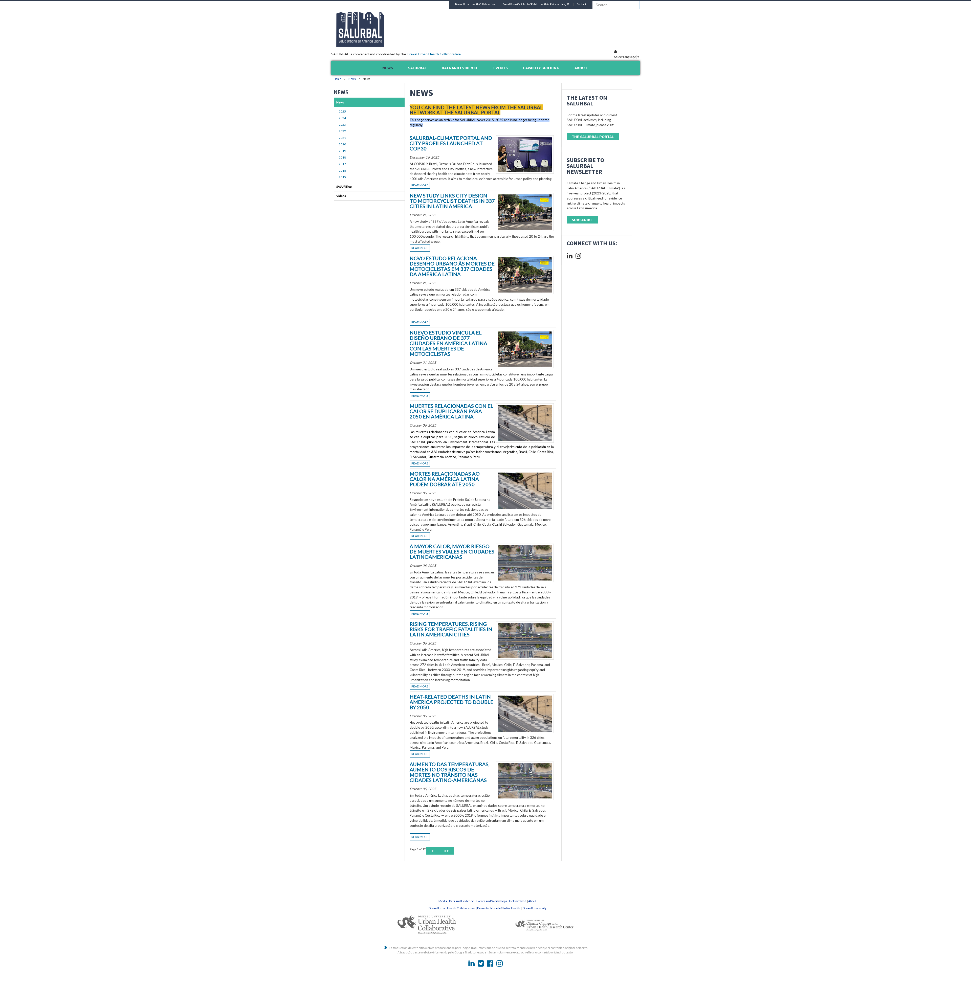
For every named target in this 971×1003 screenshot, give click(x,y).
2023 (342, 124)
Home (337, 78)
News (352, 78)
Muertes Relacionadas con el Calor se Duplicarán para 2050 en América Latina (451, 411)
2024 (342, 118)
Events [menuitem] (500, 67)
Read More (419, 185)
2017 (342, 164)
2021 (342, 138)
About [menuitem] (581, 67)
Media (442, 901)
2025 (342, 111)
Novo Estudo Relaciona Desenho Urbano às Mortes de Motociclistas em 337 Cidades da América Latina (452, 266)
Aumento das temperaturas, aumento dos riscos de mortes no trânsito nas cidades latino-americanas (450, 772)
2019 (342, 151)
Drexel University (534, 908)
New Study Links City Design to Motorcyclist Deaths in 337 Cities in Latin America (452, 200)
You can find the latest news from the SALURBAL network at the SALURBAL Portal (476, 109)
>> (446, 850)
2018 (342, 157)
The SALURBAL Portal (593, 136)
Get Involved (517, 901)
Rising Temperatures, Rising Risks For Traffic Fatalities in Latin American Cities (451, 629)
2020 (342, 144)
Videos (341, 196)
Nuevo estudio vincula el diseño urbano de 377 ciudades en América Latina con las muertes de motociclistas (448, 343)
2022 (342, 131)
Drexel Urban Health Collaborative (434, 54)
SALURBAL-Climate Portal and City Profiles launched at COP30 (451, 143)
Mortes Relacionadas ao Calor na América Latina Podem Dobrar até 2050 (445, 479)
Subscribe (582, 219)
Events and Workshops (491, 901)
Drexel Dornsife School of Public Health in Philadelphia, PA (535, 4)
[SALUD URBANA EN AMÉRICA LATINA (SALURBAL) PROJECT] (381, 45)
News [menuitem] (387, 67)
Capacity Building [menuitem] (541, 67)
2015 (342, 177)
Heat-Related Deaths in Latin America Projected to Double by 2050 (451, 702)
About (532, 901)
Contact (581, 4)
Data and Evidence (461, 901)
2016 (342, 170)
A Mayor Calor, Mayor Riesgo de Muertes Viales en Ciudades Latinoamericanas (452, 551)
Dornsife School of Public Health (499, 908)
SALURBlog (343, 186)
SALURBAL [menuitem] (417, 67)
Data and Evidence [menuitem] (460, 67)
